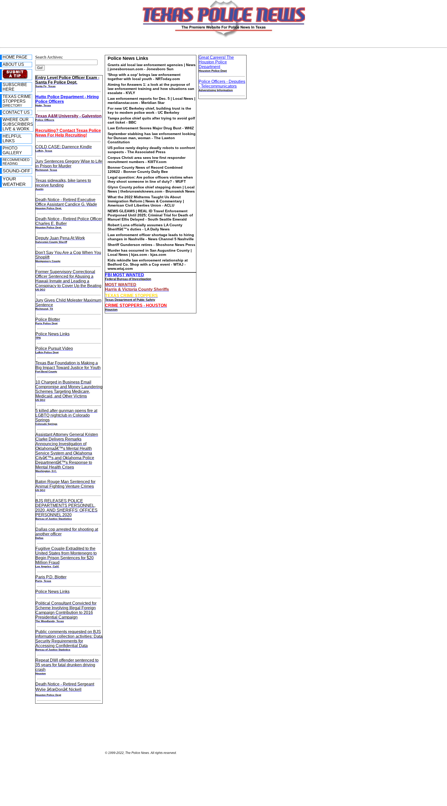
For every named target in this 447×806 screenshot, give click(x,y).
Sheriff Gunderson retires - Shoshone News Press (151, 245)
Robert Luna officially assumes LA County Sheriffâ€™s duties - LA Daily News (145, 227)
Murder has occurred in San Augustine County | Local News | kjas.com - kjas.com (150, 252)
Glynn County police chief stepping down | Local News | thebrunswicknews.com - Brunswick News (151, 189)
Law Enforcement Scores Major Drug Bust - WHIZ (151, 128)
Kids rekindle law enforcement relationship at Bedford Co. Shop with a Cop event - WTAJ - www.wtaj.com (148, 264)
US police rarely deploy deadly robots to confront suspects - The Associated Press (151, 150)
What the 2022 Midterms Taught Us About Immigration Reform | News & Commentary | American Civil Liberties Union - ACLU (146, 201)
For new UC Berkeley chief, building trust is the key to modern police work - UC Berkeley (149, 110)
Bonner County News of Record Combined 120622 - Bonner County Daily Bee (145, 169)
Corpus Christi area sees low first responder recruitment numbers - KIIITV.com (146, 159)
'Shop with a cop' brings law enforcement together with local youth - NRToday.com (144, 77)
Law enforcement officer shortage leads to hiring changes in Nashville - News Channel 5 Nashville (151, 237)
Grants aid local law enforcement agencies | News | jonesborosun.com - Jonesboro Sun (152, 67)
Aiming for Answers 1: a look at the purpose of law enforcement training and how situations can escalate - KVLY (151, 88)
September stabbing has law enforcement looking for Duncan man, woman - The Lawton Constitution (152, 138)
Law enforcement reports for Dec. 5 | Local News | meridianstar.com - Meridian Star (151, 100)
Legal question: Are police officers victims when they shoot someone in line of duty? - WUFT (150, 179)
